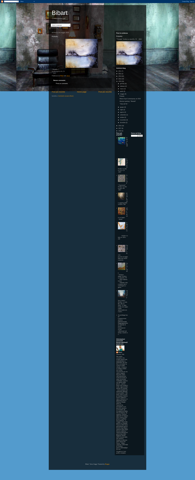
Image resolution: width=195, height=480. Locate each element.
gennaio (122, 83)
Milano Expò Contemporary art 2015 (130, 98)
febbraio (122, 86)
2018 (120, 131)
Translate (65, 27)
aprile (122, 91)
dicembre (123, 122)
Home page (81, 92)
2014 (120, 79)
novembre (123, 120)
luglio (122, 109)
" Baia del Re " (124, 104)
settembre (123, 115)
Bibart (60, 12)
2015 (120, 81)
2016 (120, 125)
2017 (120, 128)
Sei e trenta (127, 294)
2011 (120, 71)
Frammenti (127, 179)
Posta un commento (62, 83)
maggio (122, 94)
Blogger (107, 464)
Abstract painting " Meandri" (128, 101)
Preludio (119, 36)
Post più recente (58, 92)
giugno (122, 107)
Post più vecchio (105, 92)
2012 (120, 73)
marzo (122, 89)
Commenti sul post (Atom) (65, 96)
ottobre (122, 117)
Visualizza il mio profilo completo (121, 452)
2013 (120, 76)
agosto (122, 112)
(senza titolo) (127, 163)
